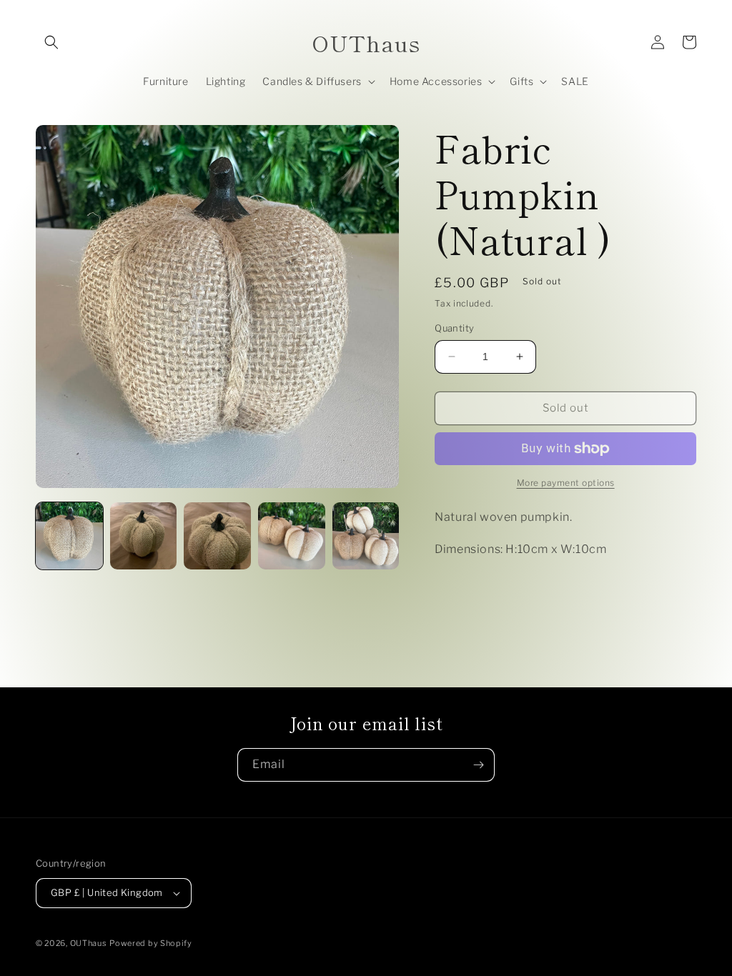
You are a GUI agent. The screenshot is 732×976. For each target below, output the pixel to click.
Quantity (454, 328)
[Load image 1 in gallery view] (69, 535)
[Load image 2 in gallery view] (143, 535)
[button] (51, 42)
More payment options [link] (566, 482)
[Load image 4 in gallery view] (291, 535)
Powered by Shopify (150, 943)
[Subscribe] (478, 765)
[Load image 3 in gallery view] (217, 535)
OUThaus (88, 943)
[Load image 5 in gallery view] (366, 535)
